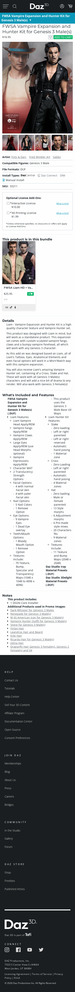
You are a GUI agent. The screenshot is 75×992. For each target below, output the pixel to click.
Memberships (13, 763)
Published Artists (15, 889)
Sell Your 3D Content (17, 705)
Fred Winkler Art (39, 157)
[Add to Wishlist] (50, 37)
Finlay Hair (17, 628)
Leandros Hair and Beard (26, 632)
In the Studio (12, 830)
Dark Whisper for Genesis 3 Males (32, 610)
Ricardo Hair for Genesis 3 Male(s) (32, 639)
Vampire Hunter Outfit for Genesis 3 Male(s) (38, 621)
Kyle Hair (16, 636)
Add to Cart (63, 37)
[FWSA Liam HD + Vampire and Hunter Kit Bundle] (18, 262)
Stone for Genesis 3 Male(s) (27, 625)
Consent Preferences (17, 738)
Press (8, 788)
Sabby (57, 157)
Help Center (12, 696)
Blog (7, 771)
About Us (10, 780)
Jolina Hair (17, 643)
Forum (8, 847)
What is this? (62, 203)
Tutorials (10, 688)
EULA (17, 978)
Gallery (9, 838)
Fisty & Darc (19, 157)
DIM (62, 175)
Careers (9, 796)
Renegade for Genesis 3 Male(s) (30, 614)
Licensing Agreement (17, 974)
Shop (8, 872)
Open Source (13, 729)
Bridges (9, 805)
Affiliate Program (14, 713)
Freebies (10, 881)
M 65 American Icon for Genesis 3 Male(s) (37, 617)
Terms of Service (42, 974)
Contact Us (11, 680)
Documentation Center (18, 721)
